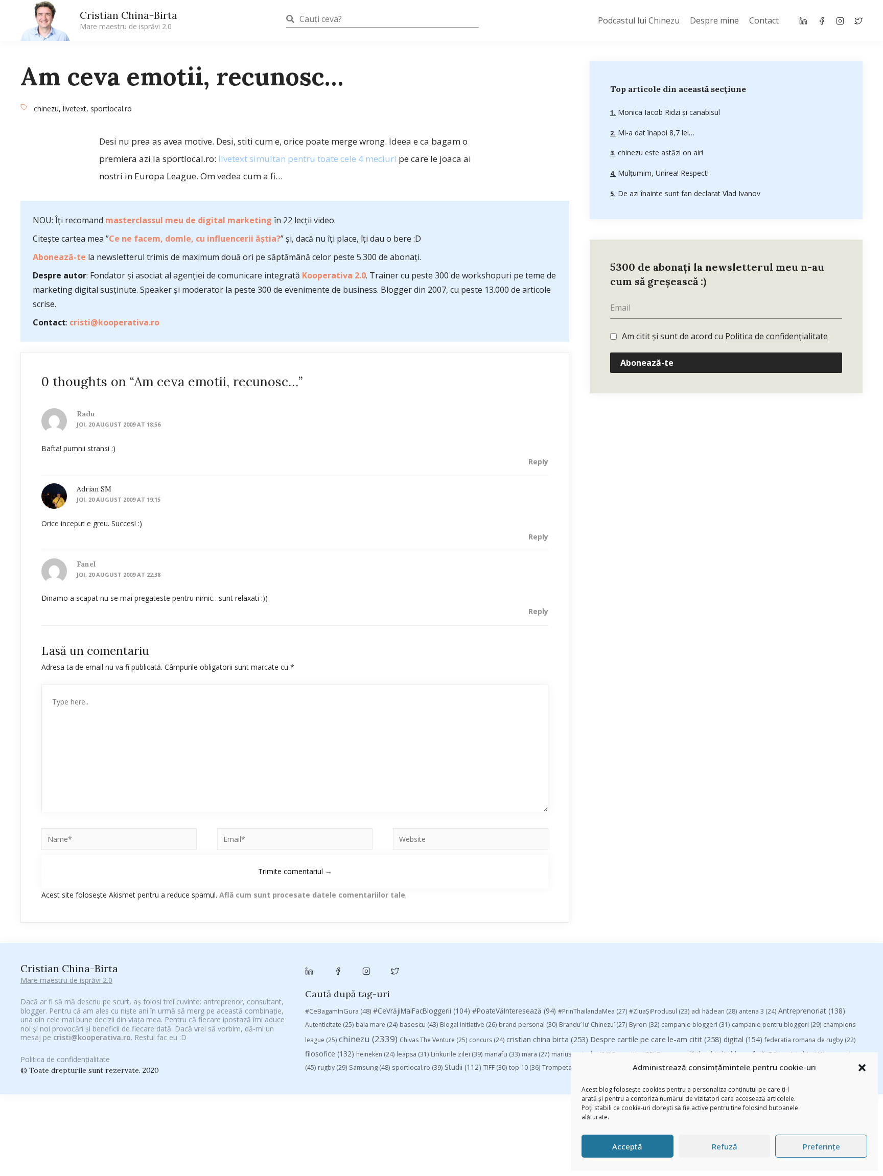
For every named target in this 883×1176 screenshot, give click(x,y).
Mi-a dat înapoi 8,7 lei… (655, 132)
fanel (86, 564)
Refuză (724, 1146)
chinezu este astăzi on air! (659, 152)
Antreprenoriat (811, 1011)
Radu (86, 413)
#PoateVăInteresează (514, 1011)
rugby (332, 1067)
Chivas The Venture (433, 1040)
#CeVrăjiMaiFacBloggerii (421, 1011)
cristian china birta (547, 1039)
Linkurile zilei (456, 1054)
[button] (862, 1068)
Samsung (369, 1067)
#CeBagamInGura (338, 1011)
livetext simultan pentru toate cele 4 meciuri (307, 158)
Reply (538, 461)
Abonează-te (59, 257)
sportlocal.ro (111, 108)
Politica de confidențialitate (776, 336)
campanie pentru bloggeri (776, 1024)
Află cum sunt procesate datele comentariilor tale (312, 895)
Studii (463, 1067)
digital (743, 1039)
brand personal (528, 1024)
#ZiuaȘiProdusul (659, 1011)
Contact (764, 20)
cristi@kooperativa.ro (114, 322)
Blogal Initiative (468, 1024)
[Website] (470, 840)
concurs (486, 1040)
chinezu (46, 108)
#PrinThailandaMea (592, 1011)
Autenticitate (329, 1024)
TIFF (495, 1067)
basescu (419, 1024)
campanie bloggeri (695, 1024)
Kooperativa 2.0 (334, 275)
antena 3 (757, 1011)
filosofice (329, 1054)
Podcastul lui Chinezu (639, 20)
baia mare (377, 1024)
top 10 (524, 1067)
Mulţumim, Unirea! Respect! (662, 173)
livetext (74, 108)
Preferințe (821, 1146)
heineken (375, 1054)
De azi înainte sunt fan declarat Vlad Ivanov (688, 193)
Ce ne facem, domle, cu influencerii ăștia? (195, 238)
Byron (644, 1024)
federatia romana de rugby (809, 1040)
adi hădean (714, 1011)
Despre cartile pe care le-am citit (656, 1039)
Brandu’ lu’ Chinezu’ (593, 1024)
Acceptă (627, 1146)
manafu (502, 1054)
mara (535, 1054)
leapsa (413, 1054)
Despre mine (714, 20)
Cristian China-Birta (128, 20)
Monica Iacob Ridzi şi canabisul (668, 112)
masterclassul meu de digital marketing (188, 220)
